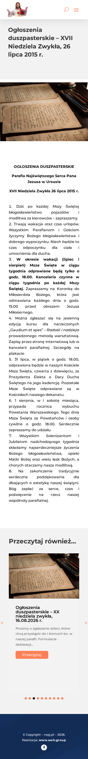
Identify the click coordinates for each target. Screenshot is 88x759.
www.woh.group (52, 740)
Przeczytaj (32, 655)
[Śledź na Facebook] (44, 747)
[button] (26, 698)
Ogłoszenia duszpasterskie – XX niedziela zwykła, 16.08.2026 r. (37, 614)
